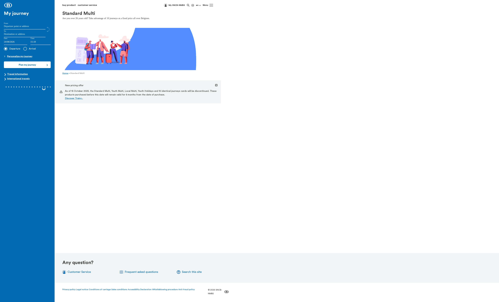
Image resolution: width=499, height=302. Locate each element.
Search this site (192, 271)
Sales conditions (119, 289)
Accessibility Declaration (140, 289)
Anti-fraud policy (186, 289)
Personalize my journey (19, 56)
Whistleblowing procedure (165, 289)
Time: (32, 38)
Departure (14, 49)
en (197, 5)
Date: (6, 38)
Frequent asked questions (141, 271)
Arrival (32, 49)
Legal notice (82, 289)
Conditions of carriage (100, 289)
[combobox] (40, 42)
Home (65, 73)
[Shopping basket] (192, 5)
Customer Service (79, 271)
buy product (69, 5)
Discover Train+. (73, 98)
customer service (87, 5)
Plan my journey (27, 65)
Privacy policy (68, 289)
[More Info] (216, 85)
